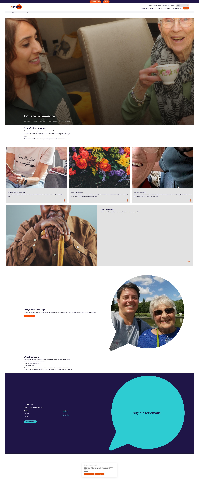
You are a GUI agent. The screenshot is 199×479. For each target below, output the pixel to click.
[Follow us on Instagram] (173, 459)
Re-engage (12, 12)
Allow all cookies (89, 474)
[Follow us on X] (168, 459)
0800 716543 (66, 411)
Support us (18, 12)
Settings (110, 474)
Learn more (86, 471)
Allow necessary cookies (99, 474)
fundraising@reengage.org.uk (34, 363)
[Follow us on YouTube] (178, 459)
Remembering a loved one (27, 12)
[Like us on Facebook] (165, 459)
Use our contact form (29, 421)
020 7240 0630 (66, 415)
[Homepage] (16, 7)
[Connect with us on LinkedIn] (170, 459)
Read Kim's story (28, 315)
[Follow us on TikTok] (175, 459)
